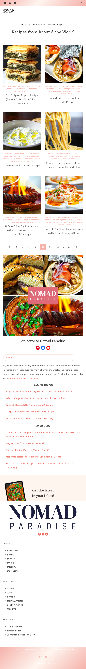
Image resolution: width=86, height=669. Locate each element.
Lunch (37, 86)
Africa (10, 588)
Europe (11, 596)
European (16, 86)
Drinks (10, 562)
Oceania (11, 608)
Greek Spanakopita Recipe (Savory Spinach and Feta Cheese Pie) (22, 99)
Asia (9, 592)
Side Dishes (13, 570)
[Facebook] (5, 3)
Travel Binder (14, 626)
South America (15, 604)
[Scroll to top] (80, 660)
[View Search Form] (82, 2)
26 (69, 247)
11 (50, 247)
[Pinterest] (10, 3)
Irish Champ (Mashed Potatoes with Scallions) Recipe (35, 398)
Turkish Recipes (75, 222)
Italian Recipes (54, 156)
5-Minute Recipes (11, 217)
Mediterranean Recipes (15, 89)
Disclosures (62, 653)
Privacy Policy (44, 653)
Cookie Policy (25, 653)
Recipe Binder (14, 630)
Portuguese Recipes (32, 220)
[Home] (22, 25)
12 (58, 247)
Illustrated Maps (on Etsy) (21, 634)
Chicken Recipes (68, 86)
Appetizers (23, 154)
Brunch (75, 217)
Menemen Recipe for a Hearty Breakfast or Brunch (34, 456)
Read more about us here (24, 378)
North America (15, 600)
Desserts (11, 566)
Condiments (35, 154)
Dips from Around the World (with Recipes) (29, 418)
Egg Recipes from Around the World (25, 443)
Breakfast (7, 86)
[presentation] (22, 64)
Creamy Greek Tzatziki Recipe (21, 165)
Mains (78, 89)
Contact (45, 649)
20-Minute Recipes (55, 154)
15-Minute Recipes (10, 154)
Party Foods (16, 159)
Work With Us (30, 649)
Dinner (79, 86)
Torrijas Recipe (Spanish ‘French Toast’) (27, 450)
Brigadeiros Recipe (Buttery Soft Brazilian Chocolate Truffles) (39, 391)
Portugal (19, 220)
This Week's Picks (60, 222)
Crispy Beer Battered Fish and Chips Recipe (30, 411)
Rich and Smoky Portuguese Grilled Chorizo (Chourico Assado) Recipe (21, 230)
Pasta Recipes (74, 156)
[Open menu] (81, 11)
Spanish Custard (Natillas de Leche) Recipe (29, 405)
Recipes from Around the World (64, 159)
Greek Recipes (27, 86)
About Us (16, 649)
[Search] (79, 357)
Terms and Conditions (63, 649)
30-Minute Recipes (52, 86)
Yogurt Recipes (26, 161)
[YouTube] (15, 3)
